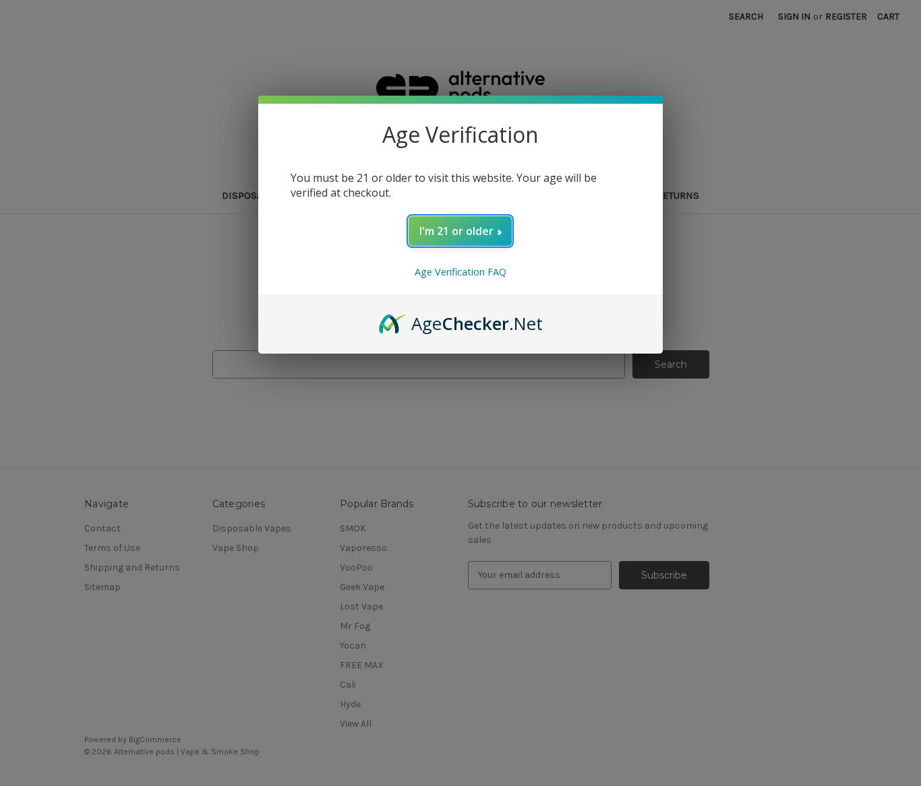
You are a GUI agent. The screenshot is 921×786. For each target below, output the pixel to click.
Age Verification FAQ (460, 271)
